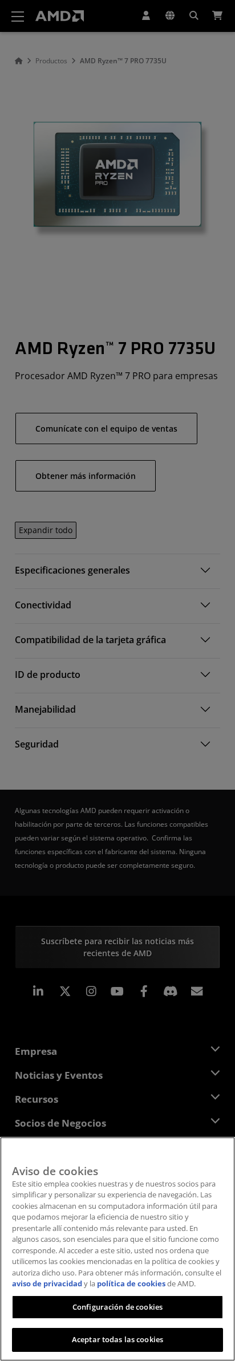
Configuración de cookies (117, 1307)
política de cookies (131, 1283)
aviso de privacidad (47, 1283)
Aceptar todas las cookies (117, 1339)
